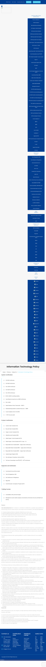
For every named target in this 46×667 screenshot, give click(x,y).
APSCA (36, 240)
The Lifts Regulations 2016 (11, 474)
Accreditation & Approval (36, 225)
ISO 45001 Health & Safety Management (36, 95)
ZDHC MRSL (41, 639)
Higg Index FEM (36, 136)
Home (4, 372)
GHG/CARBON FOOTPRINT (36, 182)
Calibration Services (36, 197)
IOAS (36, 246)
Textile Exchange (36, 22)
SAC (36, 649)
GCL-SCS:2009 (36, 130)
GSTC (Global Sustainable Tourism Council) (36, 56)
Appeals (25, 641)
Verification (36, 133)
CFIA (36, 260)
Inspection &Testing (36, 154)
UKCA (36, 641)
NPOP (36, 68)
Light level (36, 174)
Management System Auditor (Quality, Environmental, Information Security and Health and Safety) (24, 498)
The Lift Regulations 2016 (36, 157)
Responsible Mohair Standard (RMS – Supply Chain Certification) (18, 448)
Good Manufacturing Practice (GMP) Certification (16, 399)
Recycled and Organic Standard (36, 215)
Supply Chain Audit (36, 147)
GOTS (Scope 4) (36, 48)
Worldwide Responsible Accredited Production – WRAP (17, 408)
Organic (36, 59)
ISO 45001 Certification (10, 390)
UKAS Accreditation (36, 228)
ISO (36, 637)
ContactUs (36, 278)
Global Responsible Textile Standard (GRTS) (36, 51)
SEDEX (41, 648)
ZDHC (36, 257)
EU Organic (36, 65)
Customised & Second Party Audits (13, 471)
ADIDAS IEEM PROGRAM (36, 83)
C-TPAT (36, 144)
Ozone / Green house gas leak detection (36, 180)
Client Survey (26, 638)
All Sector (36, 150)
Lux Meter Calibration (36, 202)
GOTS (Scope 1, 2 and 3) (36, 45)
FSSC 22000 (36, 230)
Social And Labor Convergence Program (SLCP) (36, 237)
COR (41, 644)
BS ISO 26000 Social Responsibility (13, 396)
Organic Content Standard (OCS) (12, 432)
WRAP (36, 124)
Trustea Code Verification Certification (36, 80)
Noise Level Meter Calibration (36, 205)
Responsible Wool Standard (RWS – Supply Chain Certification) (18, 451)
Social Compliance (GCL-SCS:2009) (13, 412)
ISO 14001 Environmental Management (36, 92)
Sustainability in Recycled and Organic (13, 494)
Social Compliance (36, 118)
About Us (14, 372)
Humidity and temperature (36, 171)
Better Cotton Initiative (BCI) (36, 77)
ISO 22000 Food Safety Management (36, 97)
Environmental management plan (36, 191)
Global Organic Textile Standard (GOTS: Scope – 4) (16, 441)
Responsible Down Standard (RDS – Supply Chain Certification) (18, 444)
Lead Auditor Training (36, 218)
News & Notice (27, 645)
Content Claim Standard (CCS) (12, 426)
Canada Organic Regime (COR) (36, 62)
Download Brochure (21, 2)
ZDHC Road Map (42, 641)
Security (35, 141)
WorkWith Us (36, 274)
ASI (36, 249)
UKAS (36, 639)
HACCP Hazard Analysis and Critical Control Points (36, 107)
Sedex (36, 251)
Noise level (36, 168)
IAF (35, 638)
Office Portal (8, 2)
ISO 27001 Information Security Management (36, 100)
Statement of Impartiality (15, 640)
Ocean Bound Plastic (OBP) (36, 75)
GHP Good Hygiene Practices (36, 116)
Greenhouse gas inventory (36, 194)
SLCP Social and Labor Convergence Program (36, 138)
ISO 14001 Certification (10, 383)
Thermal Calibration (36, 208)
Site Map (14, 646)
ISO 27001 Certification (10, 393)
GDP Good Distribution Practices (36, 113)
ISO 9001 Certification (10, 380)
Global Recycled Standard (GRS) (12, 435)
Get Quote (29, 2)
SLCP (36, 127)
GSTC (41, 651)
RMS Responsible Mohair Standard (36, 34)
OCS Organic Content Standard (36, 28)
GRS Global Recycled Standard (36, 25)
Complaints (26, 640)
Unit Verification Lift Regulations (36, 160)
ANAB (36, 243)
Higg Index (36, 233)
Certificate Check (37, 2)
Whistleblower (27, 646)
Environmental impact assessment (36, 188)
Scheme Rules (15, 642)
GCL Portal (14, 2)
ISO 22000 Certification (10, 386)
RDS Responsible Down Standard (36, 39)
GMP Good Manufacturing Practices (36, 110)
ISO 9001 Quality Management (36, 89)
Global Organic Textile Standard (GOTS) (36, 42)
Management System (36, 86)
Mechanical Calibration (36, 200)
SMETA (36, 121)
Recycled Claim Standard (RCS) (12, 429)
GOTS (36, 645)
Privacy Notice (16, 644)
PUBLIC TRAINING (36, 212)
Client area (36, 270)
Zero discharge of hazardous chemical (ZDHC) (15, 457)
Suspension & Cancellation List (27, 643)
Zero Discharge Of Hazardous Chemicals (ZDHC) (36, 72)
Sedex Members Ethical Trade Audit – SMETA (15, 405)
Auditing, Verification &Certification (36, 16)
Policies (9, 372)
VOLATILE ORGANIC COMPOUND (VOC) (36, 185)
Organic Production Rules (28, 648)
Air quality (36, 165)
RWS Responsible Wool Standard (36, 36)
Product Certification (35, 19)
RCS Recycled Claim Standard (36, 31)
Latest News (36, 267)
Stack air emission (36, 177)
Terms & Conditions (17, 645)
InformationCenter (36, 264)
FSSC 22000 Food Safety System (36, 103)
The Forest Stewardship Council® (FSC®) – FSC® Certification (18, 460)
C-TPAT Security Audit (10, 415)
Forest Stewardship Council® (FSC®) (36, 54)
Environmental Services (36, 162)
